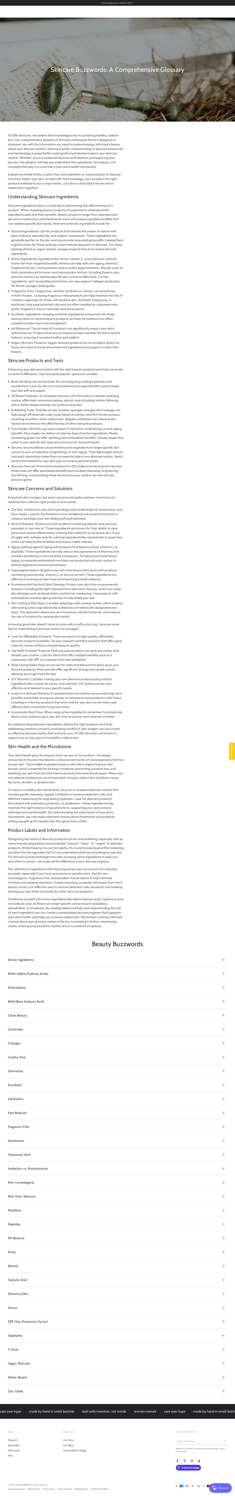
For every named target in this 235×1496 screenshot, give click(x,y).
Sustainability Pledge (74, 1450)
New (10, 1455)
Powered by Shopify (16, 1489)
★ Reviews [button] (232, 751)
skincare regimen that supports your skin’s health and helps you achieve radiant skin (64, 914)
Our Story (68, 1440)
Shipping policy (81, 1489)
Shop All (12, 1440)
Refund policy (34, 1489)
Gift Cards (14, 1450)
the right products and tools (93, 724)
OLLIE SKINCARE (22, 1485)
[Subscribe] (225, 1440)
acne (16, 782)
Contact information (99, 1489)
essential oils (40, 236)
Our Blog (68, 1445)
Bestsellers (14, 1445)
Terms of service (65, 1489)
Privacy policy (49, 1489)
